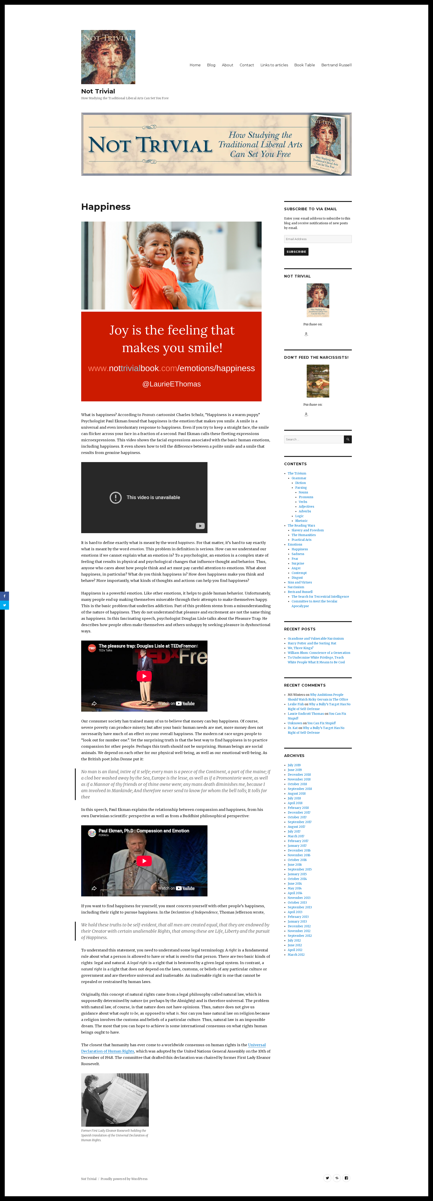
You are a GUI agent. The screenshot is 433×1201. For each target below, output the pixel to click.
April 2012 (295, 950)
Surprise (298, 563)
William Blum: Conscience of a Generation (319, 653)
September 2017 (299, 822)
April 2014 (295, 893)
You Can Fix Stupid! (321, 723)
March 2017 (296, 836)
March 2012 (296, 955)
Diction (300, 483)
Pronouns (306, 497)
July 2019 (294, 765)
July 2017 (294, 831)
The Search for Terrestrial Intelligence (320, 597)
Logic (299, 516)
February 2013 (298, 917)
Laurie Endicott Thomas (306, 714)
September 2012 (300, 936)
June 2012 (295, 945)
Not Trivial (98, 91)
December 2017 (299, 813)
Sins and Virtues (300, 582)
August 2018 (297, 794)
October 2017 (297, 817)
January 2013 (297, 921)
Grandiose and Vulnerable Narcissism (316, 639)
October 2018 (297, 784)
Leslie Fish (296, 704)
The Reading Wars (301, 526)
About (227, 65)
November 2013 (299, 898)
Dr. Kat (293, 728)
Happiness (300, 549)
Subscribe (296, 251)
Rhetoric (301, 521)
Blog (211, 65)
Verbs (303, 502)
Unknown (295, 723)
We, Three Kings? (300, 648)
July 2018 (294, 798)
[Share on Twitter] (4, 605)
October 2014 (297, 879)
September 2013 (300, 907)
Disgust (297, 578)
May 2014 (295, 888)
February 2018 (298, 808)
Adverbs (305, 511)
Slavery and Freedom (308, 530)
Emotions (295, 544)
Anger (296, 568)
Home (195, 65)
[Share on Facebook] (4, 596)
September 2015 (300, 869)
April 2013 (295, 912)
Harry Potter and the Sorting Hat (312, 643)
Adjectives (306, 507)
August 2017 (296, 827)
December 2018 (299, 775)
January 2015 (297, 874)
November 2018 (299, 779)
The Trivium (297, 473)
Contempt (299, 573)
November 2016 (299, 855)
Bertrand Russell (336, 65)
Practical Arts (301, 540)
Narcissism (296, 587)
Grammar (299, 478)
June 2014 (295, 884)
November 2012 (299, 931)
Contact (247, 65)
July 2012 (294, 940)
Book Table (304, 65)
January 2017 (297, 846)
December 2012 (299, 926)
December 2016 (299, 850)
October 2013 (297, 903)
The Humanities (304, 535)
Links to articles (274, 65)
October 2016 (297, 860)
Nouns (303, 492)
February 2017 (298, 841)
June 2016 (295, 865)
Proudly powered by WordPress (124, 1179)
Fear (295, 559)
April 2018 (295, 803)
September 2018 (300, 789)
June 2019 (295, 770)
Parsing (301, 488)
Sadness (298, 554)
